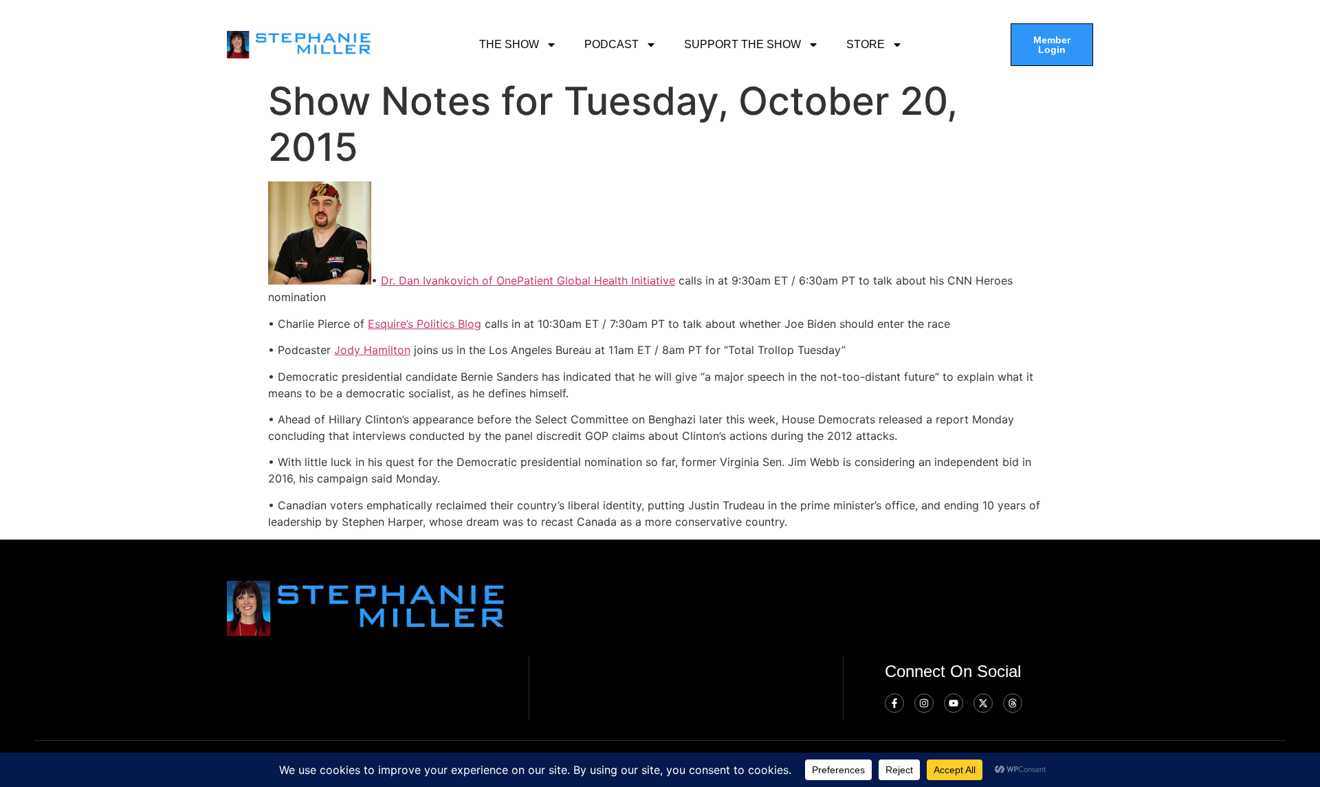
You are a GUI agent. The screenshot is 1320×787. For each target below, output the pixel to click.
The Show (509, 44)
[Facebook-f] (894, 703)
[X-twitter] (983, 703)
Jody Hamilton (372, 350)
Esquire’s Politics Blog (424, 324)
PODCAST (611, 44)
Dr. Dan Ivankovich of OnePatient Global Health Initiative (528, 280)
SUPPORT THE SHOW (742, 44)
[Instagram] (924, 703)
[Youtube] (953, 703)
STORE (865, 44)
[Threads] (1012, 703)
